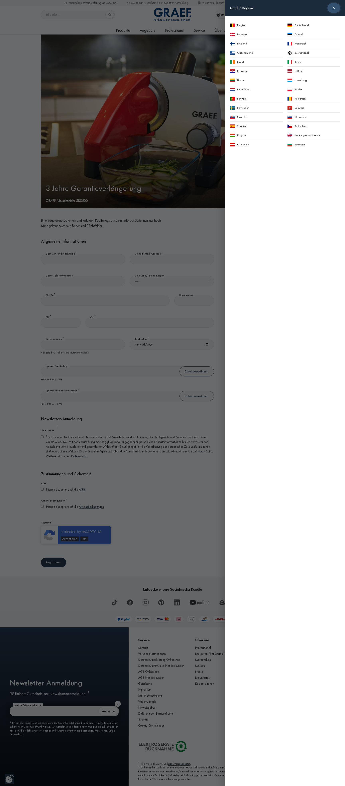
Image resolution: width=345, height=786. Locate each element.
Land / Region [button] (241, 8)
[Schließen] (333, 8)
